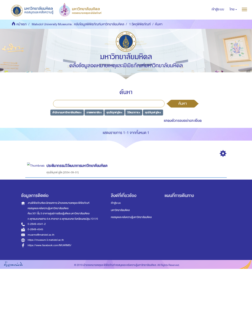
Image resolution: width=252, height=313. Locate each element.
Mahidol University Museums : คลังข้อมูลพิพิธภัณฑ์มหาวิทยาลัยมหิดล (78, 24)
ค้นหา (182, 103)
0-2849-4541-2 (37, 224)
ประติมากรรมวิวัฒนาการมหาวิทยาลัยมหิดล (77, 166)
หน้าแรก (21, 24)
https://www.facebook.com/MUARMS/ (49, 245)
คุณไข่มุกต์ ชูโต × (114, 112)
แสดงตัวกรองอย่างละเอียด (183, 121)
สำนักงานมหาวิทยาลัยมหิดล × (67, 112)
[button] (233, 9)
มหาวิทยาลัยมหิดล (120, 210)
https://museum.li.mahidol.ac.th (46, 240)
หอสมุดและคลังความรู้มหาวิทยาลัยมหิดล (131, 217)
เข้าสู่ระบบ (116, 203)
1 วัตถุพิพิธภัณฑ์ (140, 24)
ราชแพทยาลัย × (94, 112)
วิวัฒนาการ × (133, 112)
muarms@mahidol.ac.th (41, 234)
